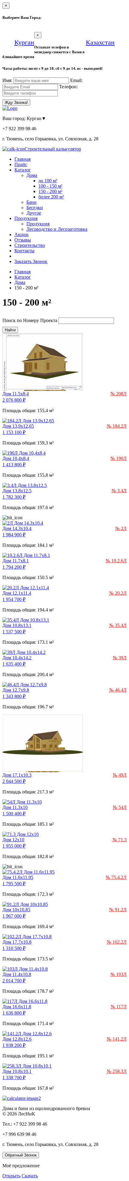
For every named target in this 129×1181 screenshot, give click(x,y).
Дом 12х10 (13, 839)
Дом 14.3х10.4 (17, 528)
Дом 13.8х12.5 (17, 490)
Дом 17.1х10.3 (17, 775)
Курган (24, 42)
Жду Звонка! (16, 102)
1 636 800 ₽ (14, 1012)
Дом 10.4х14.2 (17, 657)
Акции (21, 234)
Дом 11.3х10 (15, 807)
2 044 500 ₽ (14, 781)
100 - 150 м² (50, 186)
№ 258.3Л (117, 1071)
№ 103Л (118, 974)
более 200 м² (51, 196)
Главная (22, 159)
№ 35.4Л (118, 625)
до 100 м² (47, 180)
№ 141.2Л (117, 1039)
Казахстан (100, 42)
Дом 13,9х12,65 (18, 426)
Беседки (34, 207)
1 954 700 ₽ (14, 599)
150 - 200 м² (50, 191)
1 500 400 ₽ (14, 813)
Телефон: (68, 86)
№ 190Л (118, 458)
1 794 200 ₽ (14, 567)
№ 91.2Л (118, 909)
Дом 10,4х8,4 (15, 458)
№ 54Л (120, 807)
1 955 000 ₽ (14, 845)
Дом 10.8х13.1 (17, 625)
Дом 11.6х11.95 (17, 877)
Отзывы (22, 239)
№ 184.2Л (117, 426)
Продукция (26, 218)
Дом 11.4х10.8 (16, 974)
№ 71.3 (119, 839)
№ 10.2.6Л (116, 560)
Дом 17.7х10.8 (17, 942)
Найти (10, 330)
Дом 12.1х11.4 (16, 593)
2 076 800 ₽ (14, 400)
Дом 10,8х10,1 (17, 1071)
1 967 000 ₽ (14, 916)
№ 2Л (121, 528)
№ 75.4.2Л (116, 877)
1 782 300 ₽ (14, 497)
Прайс (20, 164)
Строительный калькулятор (53, 148)
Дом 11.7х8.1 (15, 560)
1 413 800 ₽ (14, 464)
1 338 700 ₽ (14, 1077)
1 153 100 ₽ (14, 432)
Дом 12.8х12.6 (17, 1039)
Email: (76, 80)
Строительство (29, 245)
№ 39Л (120, 657)
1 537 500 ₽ (14, 631)
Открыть (11, 1175)
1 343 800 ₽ (14, 696)
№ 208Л (118, 393)
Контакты (24, 250)
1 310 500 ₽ (14, 948)
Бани (31, 202)
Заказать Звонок (30, 261)
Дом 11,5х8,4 (15, 393)
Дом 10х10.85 (16, 909)
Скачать (30, 1175)
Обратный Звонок (21, 1155)
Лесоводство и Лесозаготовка (56, 229)
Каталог (22, 169)
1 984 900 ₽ (14, 534)
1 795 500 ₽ (14, 883)
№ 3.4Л (119, 490)
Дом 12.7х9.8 (15, 690)
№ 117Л (119, 1006)
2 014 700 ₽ (14, 980)
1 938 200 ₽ (14, 1045)
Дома (31, 175)
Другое (33, 212)
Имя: (7, 80)
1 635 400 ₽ (14, 664)
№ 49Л (120, 775)
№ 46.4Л (118, 690)
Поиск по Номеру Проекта (29, 320)
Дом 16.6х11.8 (16, 1006)
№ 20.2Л (118, 593)
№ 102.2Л (117, 942)
